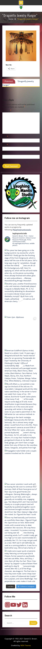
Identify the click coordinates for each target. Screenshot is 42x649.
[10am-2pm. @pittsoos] (21, 332)
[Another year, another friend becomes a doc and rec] (21, 298)
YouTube (13, 605)
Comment (6, 111)
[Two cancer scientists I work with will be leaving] (21, 499)
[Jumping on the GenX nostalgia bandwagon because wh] (21, 432)
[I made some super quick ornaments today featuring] (21, 566)
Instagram (7, 605)
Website (5, 153)
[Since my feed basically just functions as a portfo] (21, 532)
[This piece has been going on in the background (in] (21, 265)
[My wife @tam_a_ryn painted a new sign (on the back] (21, 399)
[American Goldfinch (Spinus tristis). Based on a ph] (21, 365)
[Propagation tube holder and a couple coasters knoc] (21, 466)
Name (4, 137)
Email (4, 145)
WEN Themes (25, 645)
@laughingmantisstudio (21, 230)
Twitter (19, 605)
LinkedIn (25, 605)
